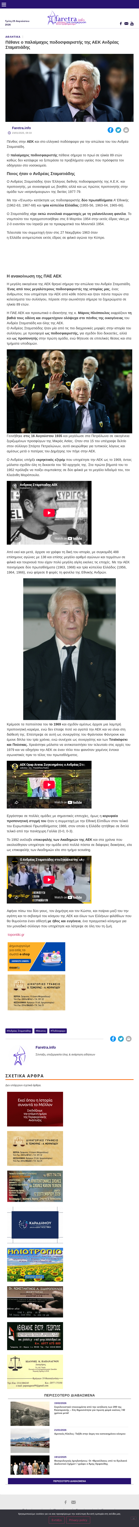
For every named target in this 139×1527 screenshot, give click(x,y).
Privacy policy (78, 1520)
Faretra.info (21, 128)
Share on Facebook (110, 130)
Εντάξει (57, 1520)
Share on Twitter (118, 130)
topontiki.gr (15, 934)
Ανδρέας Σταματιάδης (19, 1030)
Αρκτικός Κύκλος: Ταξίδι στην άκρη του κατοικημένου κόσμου (89, 1433)
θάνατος (41, 1030)
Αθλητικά (12, 36)
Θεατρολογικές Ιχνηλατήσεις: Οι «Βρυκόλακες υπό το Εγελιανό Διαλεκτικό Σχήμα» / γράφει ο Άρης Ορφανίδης (90, 1462)
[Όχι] (133, 1518)
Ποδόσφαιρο (58, 1030)
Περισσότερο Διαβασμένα (69, 1481)
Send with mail (126, 130)
